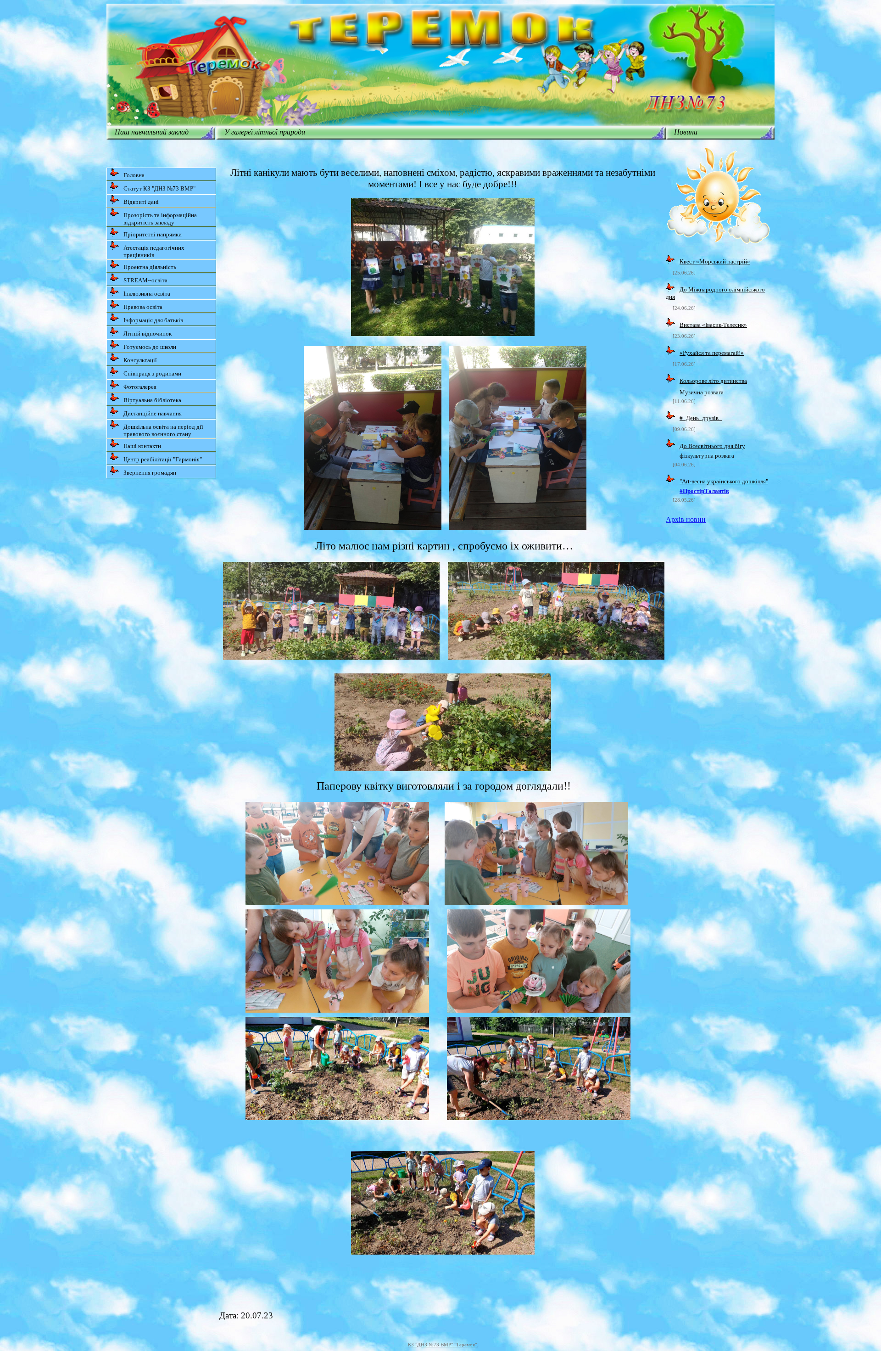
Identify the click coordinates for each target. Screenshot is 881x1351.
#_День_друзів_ (701, 418)
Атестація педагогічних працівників (153, 251)
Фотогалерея (139, 386)
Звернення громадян (149, 472)
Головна (134, 175)
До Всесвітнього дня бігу (712, 446)
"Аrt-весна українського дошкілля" (724, 481)
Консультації (140, 360)
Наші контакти (142, 446)
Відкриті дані (141, 201)
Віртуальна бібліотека (152, 400)
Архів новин (686, 519)
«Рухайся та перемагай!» (712, 352)
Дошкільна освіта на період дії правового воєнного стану (163, 430)
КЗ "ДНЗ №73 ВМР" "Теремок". (443, 1344)
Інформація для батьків (153, 320)
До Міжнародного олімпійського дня (715, 293)
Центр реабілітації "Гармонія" (162, 459)
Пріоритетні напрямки (152, 234)
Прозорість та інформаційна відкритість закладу (160, 219)
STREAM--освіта (145, 280)
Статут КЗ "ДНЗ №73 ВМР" (159, 188)
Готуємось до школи (149, 346)
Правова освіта (142, 306)
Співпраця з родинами (152, 373)
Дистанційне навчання (152, 413)
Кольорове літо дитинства (713, 380)
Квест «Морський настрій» (715, 261)
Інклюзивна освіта (146, 293)
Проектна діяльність (149, 266)
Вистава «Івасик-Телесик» (713, 324)
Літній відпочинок (147, 333)
